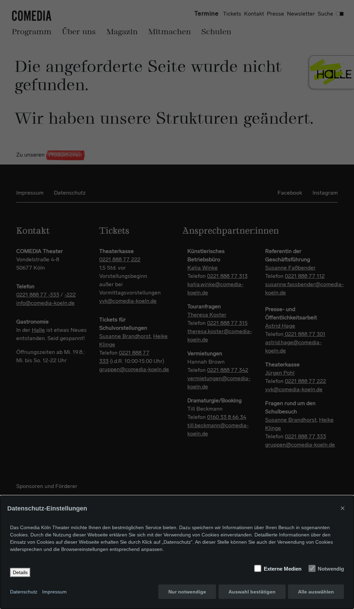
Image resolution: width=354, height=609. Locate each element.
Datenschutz (23, 591)
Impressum (54, 591)
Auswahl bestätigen (252, 591)
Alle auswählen (316, 591)
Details (20, 572)
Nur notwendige (187, 591)
